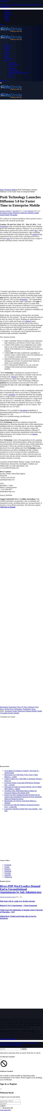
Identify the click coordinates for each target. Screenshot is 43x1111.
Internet (14, 377)
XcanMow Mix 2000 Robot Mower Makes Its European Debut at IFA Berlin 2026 (20, 792)
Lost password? (5, 1110)
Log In (3, 1105)
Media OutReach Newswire (18, 72)
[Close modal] (1, 1059)
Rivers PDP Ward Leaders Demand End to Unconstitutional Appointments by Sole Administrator (21, 889)
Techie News (9, 709)
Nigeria (7, 52)
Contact (7, 21)
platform (35, 234)
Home (6, 44)
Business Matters (5, 211)
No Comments (29, 211)
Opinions (12, 68)
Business (7, 46)
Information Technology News (10, 707)
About (6, 10)
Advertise (7, 12)
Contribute (8, 14)
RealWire (15, 211)
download (23, 410)
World (11, 74)
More (6, 60)
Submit (24, 1049)
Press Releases (14, 70)
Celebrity (7, 48)
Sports (6, 56)
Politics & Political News (7, 897)
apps (36, 230)
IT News (25, 707)
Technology (8, 58)
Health (11, 66)
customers (11, 394)
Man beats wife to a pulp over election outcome (17, 901)
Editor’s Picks (14, 64)
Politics (6, 54)
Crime (6, 50)
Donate (6, 16)
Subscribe (3, 80)
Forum (6, 18)
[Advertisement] (21, 122)
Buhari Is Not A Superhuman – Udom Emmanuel (18, 905)
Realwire (31, 707)
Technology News (29, 709)
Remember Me (8, 1108)
